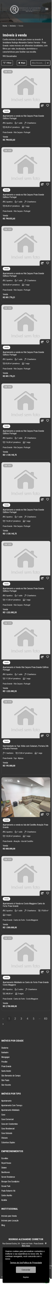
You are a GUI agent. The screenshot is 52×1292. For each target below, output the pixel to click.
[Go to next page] (3, 1024)
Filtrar (9, 63)
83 (45, 1018)
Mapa (23, 63)
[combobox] (32, 63)
